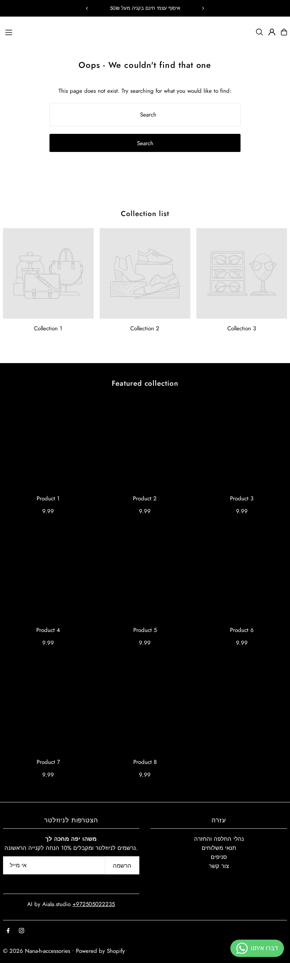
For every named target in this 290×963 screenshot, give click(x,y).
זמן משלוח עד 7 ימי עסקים (145, 8)
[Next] (203, 8)
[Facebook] (8, 931)
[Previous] (87, 8)
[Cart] (284, 32)
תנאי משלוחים (219, 848)
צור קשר (219, 866)
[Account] (271, 32)
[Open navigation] (61, 32)
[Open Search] (259, 32)
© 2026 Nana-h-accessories (36, 951)
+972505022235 (93, 904)
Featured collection (145, 383)
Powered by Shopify (100, 951)
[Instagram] (21, 931)
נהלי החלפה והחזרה (219, 839)
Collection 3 (241, 328)
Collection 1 (48, 328)
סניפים (219, 857)
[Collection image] (48, 273)
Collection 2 (144, 328)
